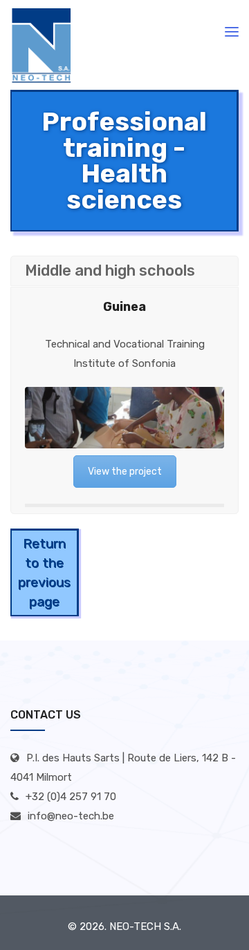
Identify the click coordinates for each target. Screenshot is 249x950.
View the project (125, 471)
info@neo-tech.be (71, 816)
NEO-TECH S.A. (145, 926)
